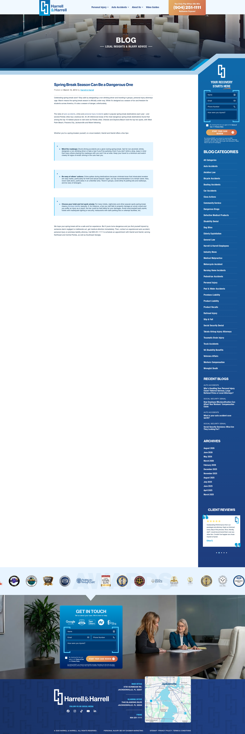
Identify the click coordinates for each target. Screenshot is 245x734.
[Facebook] (68, 711)
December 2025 (210, 469)
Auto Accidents (119, 7)
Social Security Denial (214, 325)
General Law (209, 239)
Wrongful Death (211, 368)
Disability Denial (211, 221)
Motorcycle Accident (213, 264)
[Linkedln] (95, 711)
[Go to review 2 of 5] (219, 553)
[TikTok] (81, 711)
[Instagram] (74, 711)
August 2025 (209, 477)
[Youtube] (88, 711)
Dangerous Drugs (211, 209)
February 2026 (210, 465)
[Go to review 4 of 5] (224, 553)
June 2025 (208, 486)
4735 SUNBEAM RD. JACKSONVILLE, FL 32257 (130, 688)
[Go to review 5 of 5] (226, 553)
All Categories (210, 160)
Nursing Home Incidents (215, 270)
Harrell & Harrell (87, 90)
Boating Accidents (212, 184)
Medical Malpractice (213, 258)
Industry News (210, 252)
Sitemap (153, 731)
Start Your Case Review (219, 132)
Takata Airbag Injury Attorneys (218, 331)
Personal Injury (99, 7)
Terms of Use (80, 659)
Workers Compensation (214, 362)
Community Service (212, 203)
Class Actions (210, 197)
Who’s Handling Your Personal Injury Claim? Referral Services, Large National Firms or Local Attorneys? (219, 390)
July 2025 (208, 482)
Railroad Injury (210, 313)
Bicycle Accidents (212, 178)
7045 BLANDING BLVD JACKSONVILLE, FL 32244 (130, 703)
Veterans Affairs (211, 356)
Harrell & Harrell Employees (216, 246)
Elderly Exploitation (212, 233)
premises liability (73, 206)
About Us (136, 7)
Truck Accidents (211, 344)
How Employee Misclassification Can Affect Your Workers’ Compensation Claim (219, 404)
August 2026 (209, 448)
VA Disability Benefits (213, 350)
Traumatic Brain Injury (214, 337)
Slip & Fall (208, 319)
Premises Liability (212, 295)
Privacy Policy (219, 126)
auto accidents (69, 114)
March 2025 (209, 494)
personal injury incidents (94, 114)
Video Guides (152, 7)
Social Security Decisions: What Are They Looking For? (219, 428)
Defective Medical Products (216, 215)
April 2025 (208, 490)
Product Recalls (211, 307)
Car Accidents (210, 190)
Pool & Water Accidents (214, 288)
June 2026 (208, 452)
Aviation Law (209, 172)
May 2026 (208, 456)
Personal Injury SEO (113, 731)
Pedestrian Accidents (213, 276)
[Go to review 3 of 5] (221, 553)
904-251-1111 (136, 717)
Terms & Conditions (182, 731)
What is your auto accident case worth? (217, 416)
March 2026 (209, 461)
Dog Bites (208, 227)
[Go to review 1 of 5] (216, 553)
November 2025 (210, 473)
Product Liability (211, 301)
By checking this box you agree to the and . (223, 125)
